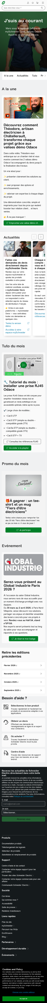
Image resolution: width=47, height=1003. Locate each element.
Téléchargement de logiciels (13, 847)
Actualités (22, 75)
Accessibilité (7, 903)
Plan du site (7, 922)
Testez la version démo (13, 324)
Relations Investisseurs (11, 911)
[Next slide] (40, 236)
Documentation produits (11, 843)
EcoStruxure (7, 933)
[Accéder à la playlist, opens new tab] (17, 447)
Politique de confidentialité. (24, 796)
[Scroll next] (45, 76)
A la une (8, 75)
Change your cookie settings (23, 992)
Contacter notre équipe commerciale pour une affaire (21, 880)
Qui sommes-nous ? (10, 900)
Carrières (6, 896)
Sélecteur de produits (11, 851)
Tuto (34, 75)
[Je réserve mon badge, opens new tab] (23, 638)
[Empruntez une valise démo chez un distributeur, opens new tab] (23, 222)
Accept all (23, 999)
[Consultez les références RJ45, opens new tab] (22, 441)
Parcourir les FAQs (10, 929)
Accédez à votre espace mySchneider (15, 331)
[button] (23, 530)
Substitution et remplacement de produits (19, 855)
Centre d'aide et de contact (13, 866)
